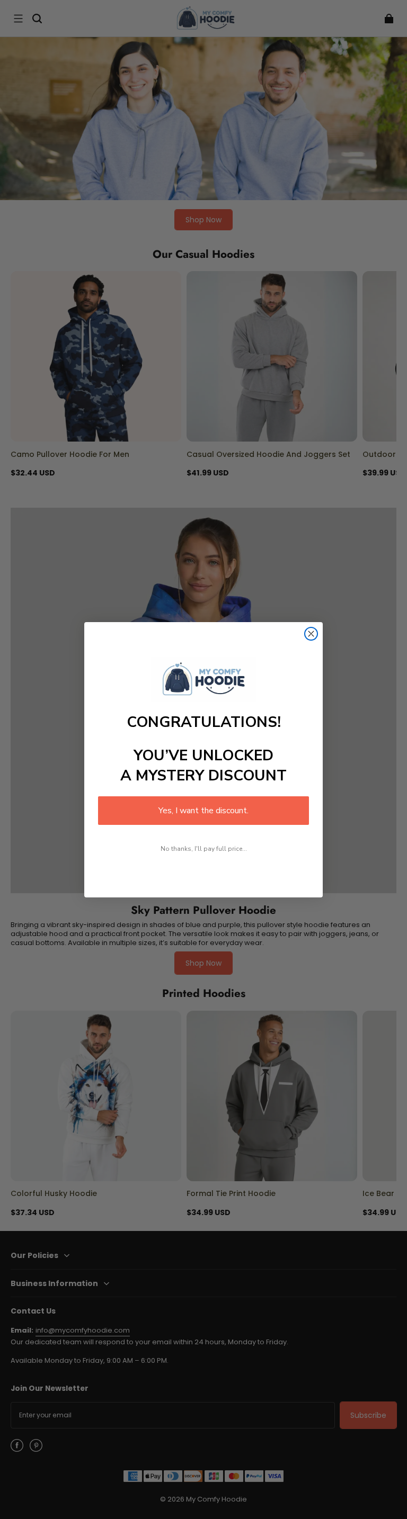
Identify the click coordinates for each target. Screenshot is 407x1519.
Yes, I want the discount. (203, 810)
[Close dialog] (311, 633)
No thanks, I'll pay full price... (204, 848)
